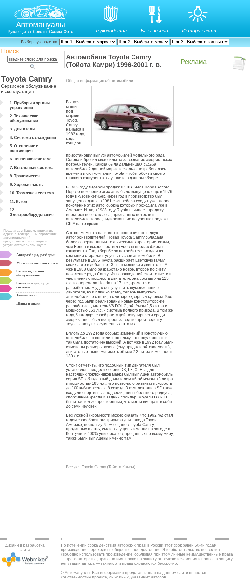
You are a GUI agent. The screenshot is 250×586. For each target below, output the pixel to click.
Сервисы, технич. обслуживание (30, 273)
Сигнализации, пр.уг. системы (33, 285)
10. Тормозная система (32, 193)
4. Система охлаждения (33, 137)
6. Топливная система (31, 159)
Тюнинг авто (26, 295)
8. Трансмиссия (25, 176)
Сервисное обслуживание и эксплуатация (28, 88)
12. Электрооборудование (32, 212)
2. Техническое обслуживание (24, 118)
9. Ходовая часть (26, 184)
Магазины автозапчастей (37, 263)
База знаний (154, 30)
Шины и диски (28, 303)
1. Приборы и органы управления (30, 105)
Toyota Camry (26, 78)
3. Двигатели (22, 129)
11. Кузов (18, 201)
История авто (199, 30)
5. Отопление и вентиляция (24, 148)
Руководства (111, 30)
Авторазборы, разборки (35, 255)
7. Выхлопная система (32, 167)
